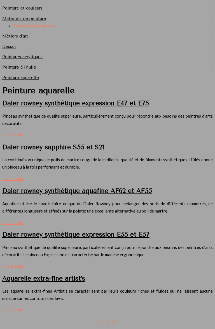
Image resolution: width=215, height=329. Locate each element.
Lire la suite (13, 134)
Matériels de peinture (24, 18)
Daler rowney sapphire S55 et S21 (53, 147)
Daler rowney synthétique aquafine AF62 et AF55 (77, 191)
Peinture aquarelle (20, 77)
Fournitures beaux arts (34, 25)
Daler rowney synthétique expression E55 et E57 (75, 234)
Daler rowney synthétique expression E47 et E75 (75, 103)
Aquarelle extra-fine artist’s (43, 278)
